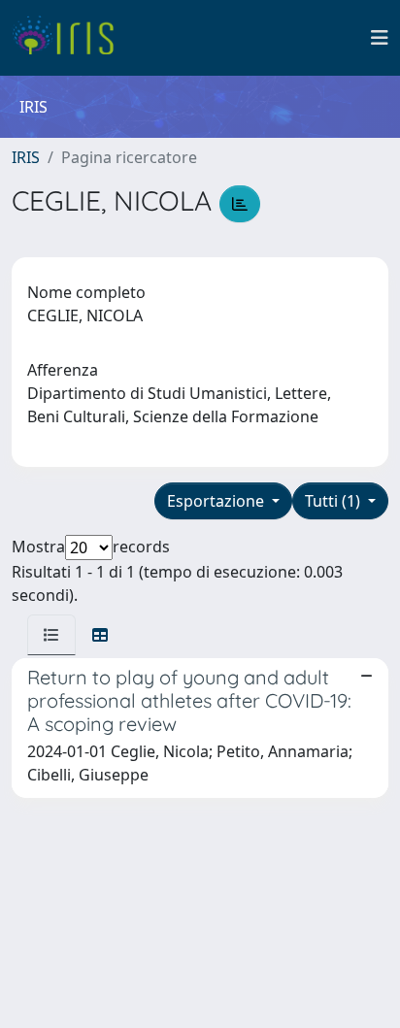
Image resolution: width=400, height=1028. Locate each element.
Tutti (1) (334, 501)
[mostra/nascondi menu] (379, 38)
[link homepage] (70, 38)
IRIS (26, 157)
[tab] (51, 634)
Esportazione (217, 501)
